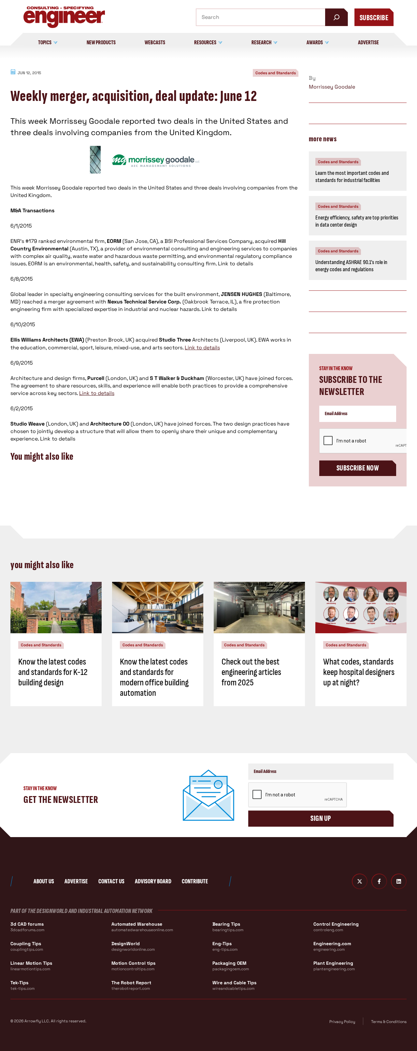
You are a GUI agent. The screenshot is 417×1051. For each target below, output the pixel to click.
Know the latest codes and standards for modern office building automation (154, 677)
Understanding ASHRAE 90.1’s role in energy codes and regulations (351, 266)
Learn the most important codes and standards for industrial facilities (352, 177)
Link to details (202, 347)
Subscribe (374, 17)
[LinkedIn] (399, 881)
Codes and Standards (275, 73)
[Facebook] (379, 881)
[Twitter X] (359, 881)
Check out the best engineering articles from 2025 (251, 672)
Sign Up (320, 818)
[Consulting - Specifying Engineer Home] (64, 17)
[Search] (336, 17)
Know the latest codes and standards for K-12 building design (53, 672)
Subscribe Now (358, 468)
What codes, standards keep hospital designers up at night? (359, 672)
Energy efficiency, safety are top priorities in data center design (356, 221)
